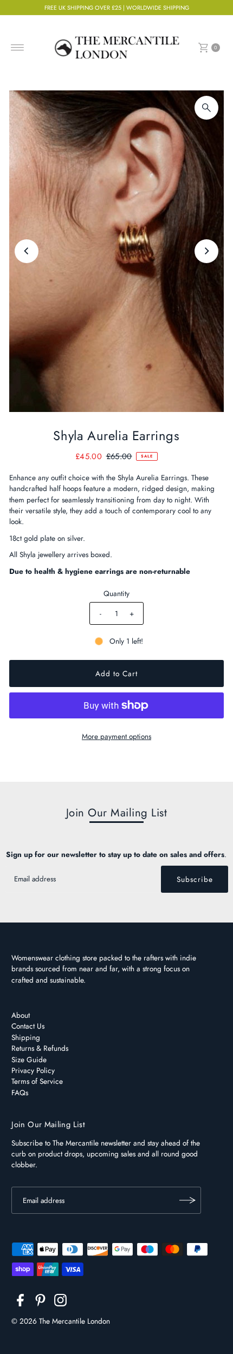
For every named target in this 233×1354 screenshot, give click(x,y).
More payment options (116, 736)
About (20, 1015)
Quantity (116, 593)
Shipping (25, 1037)
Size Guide (29, 1059)
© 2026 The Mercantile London (60, 1321)
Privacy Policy (33, 1070)
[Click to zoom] (206, 108)
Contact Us (27, 1026)
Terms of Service (37, 1081)
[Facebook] (20, 1302)
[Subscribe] (187, 1200)
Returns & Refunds (39, 1048)
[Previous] (26, 251)
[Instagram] (60, 1302)
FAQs (19, 1092)
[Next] (206, 251)
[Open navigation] (17, 47)
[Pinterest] (40, 1302)
